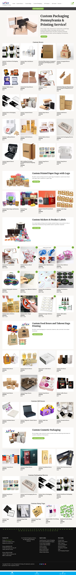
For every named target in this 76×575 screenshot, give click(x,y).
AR (9, 529)
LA (38, 529)
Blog (59, 549)
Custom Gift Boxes (38, 401)
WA (50, 530)
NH (67, 529)
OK (26, 530)
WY (57, 530)
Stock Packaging (43, 547)
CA (12, 529)
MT (58, 529)
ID (26, 529)
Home (14, 3)
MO (55, 529)
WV (52, 530)
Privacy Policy (61, 540)
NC (19, 530)
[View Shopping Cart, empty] (72, 3)
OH (24, 530)
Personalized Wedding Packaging (46, 541)
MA (46, 529)
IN (30, 529)
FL (20, 529)
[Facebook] (40, 564)
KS (34, 529)
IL (28, 529)
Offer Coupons (61, 543)
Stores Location (42, 546)
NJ (62, 529)
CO (14, 529)
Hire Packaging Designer (63, 550)
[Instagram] (43, 564)
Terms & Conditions (62, 544)
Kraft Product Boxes (43, 550)
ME (41, 529)
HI (24, 529)
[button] (38, 9)
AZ (7, 529)
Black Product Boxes (44, 549)
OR (28, 530)
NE (60, 529)
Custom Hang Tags (38, 503)
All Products (46, 3)
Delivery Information (62, 541)
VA (48, 530)
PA (30, 530)
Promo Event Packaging (44, 543)
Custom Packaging (37, 3)
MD (43, 529)
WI (55, 530)
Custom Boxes (19, 3)
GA (22, 529)
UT (43, 530)
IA (32, 529)
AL (3, 529)
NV (64, 529)
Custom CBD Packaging (44, 544)
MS (53, 529)
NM (69, 529)
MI (48, 529)
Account (59, 3)
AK (5, 529)
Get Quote (54, 3)
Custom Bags (28, 3)
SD (36, 530)
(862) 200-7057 (9, 540)
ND (21, 530)
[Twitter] (41, 564)
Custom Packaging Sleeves (38, 475)
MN (50, 529)
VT (45, 530)
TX (41, 530)
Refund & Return (61, 546)
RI (32, 530)
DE (18, 529)
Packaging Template (62, 547)
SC (34, 530)
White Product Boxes (44, 552)
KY (36, 529)
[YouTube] (45, 564)
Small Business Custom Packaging (47, 540)
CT (16, 529)
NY (72, 529)
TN (39, 530)
